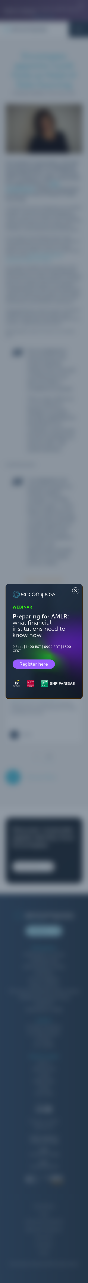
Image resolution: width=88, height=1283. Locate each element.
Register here (33, 664)
